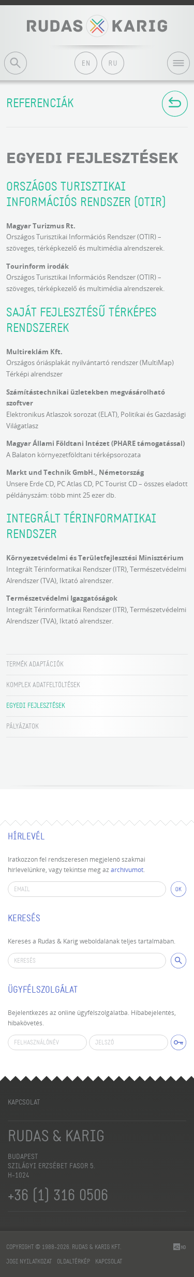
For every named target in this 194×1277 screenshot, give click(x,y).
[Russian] (112, 63)
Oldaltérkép (73, 1262)
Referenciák (39, 103)
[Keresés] (178, 960)
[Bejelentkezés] (178, 1042)
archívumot (127, 869)
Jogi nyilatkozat (29, 1262)
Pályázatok (22, 726)
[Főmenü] (180, 68)
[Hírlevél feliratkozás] (178, 889)
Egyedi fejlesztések (35, 706)
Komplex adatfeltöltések (43, 685)
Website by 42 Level (180, 1247)
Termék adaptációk (35, 664)
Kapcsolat (24, 1102)
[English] (85, 63)
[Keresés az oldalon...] (15, 63)
